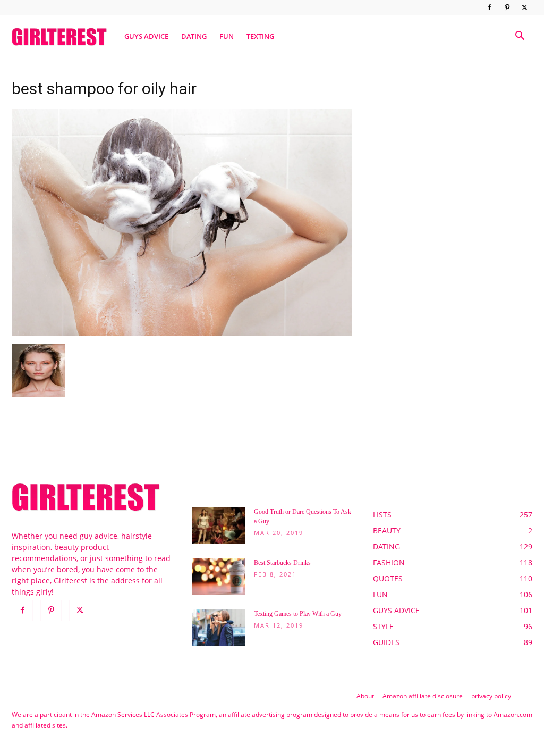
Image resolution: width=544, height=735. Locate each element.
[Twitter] (524, 7)
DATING (194, 36)
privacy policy (491, 695)
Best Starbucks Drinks (282, 562)
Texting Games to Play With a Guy (298, 613)
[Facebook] (489, 7)
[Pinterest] (507, 7)
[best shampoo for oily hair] (182, 332)
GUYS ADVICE (146, 36)
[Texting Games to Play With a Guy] (218, 627)
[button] (519, 37)
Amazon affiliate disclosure (422, 695)
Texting (260, 36)
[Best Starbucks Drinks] (218, 576)
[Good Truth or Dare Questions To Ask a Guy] (218, 525)
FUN (226, 36)
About (365, 695)
